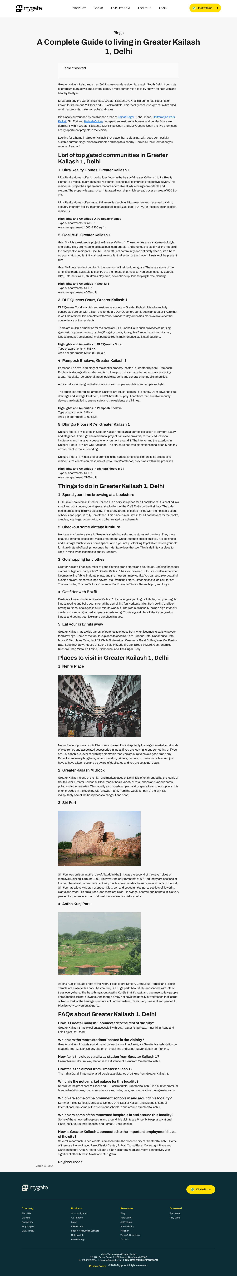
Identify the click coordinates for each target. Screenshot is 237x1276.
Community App (79, 1213)
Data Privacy (28, 1231)
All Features (126, 1222)
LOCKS (98, 8)
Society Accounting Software (85, 1231)
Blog (122, 1213)
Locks (74, 1222)
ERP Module (77, 1226)
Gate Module (77, 1235)
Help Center (126, 1218)
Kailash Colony (93, 121)
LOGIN (163, 8)
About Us (26, 1213)
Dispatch (124, 1239)
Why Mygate (28, 1226)
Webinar (124, 1231)
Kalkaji (62, 121)
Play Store (175, 1218)
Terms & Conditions (130, 1235)
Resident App (77, 1239)
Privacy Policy (127, 1226)
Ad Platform (77, 1218)
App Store (175, 1213)
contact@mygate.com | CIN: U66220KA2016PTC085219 (129, 1260)
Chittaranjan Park (164, 117)
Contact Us (27, 1222)
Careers (26, 1218)
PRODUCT (79, 8)
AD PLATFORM (120, 8)
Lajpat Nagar (126, 117)
